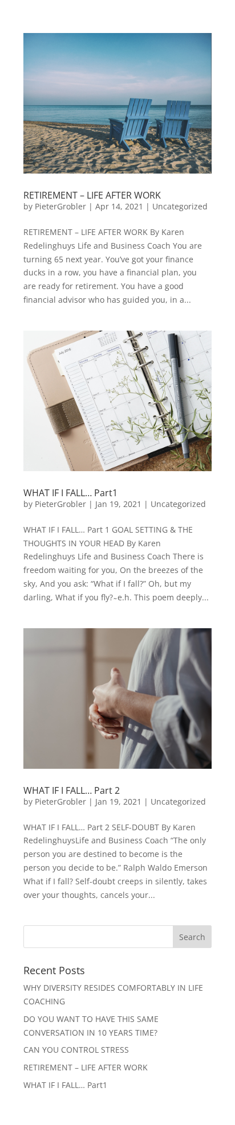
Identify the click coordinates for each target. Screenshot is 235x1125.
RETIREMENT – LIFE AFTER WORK (92, 195)
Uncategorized (180, 206)
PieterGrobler (60, 206)
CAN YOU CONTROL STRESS (76, 1049)
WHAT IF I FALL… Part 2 (71, 790)
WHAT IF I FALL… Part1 (70, 493)
